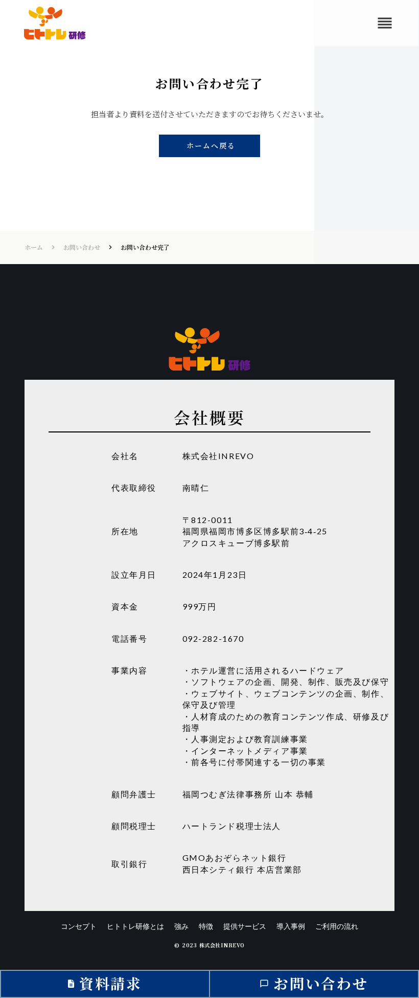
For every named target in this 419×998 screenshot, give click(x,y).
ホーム (34, 247)
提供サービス (244, 926)
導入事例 (290, 926)
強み (181, 926)
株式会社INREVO (218, 456)
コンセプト (79, 926)
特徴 (206, 926)
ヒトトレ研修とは (135, 926)
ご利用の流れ (336, 926)
